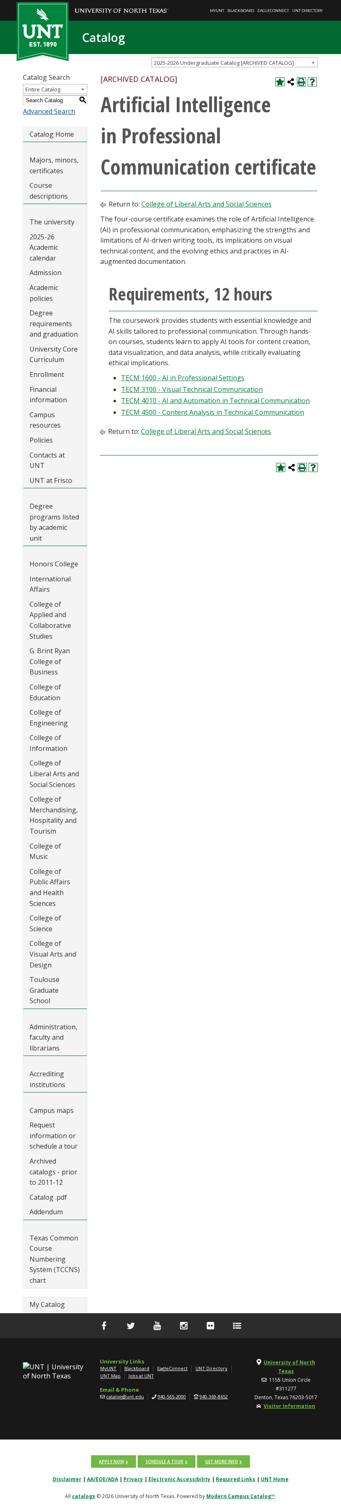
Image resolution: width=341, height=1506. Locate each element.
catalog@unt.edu (125, 1396)
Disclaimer (67, 1479)
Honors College (54, 563)
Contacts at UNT (47, 460)
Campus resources (45, 420)
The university (52, 221)
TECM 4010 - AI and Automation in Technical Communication (215, 400)
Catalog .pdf (48, 1197)
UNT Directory (307, 10)
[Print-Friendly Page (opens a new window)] (301, 81)
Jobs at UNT (141, 1376)
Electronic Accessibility (179, 1479)
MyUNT (217, 10)
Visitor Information (289, 1406)
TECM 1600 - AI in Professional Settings (183, 377)
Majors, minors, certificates (54, 165)
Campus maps (52, 1110)
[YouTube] (157, 1325)
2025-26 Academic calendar (44, 247)
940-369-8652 (214, 1396)
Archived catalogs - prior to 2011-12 (53, 1172)
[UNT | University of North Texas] (55, 1371)
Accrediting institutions (47, 1079)
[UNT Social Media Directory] (237, 1325)
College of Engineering (49, 718)
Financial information (48, 395)
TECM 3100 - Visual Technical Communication (192, 389)
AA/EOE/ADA (102, 1479)
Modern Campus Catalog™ (240, 1496)
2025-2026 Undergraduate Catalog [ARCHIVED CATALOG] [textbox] (224, 62)
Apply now (111, 1461)
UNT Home (275, 1479)
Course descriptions (49, 191)
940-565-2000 (172, 1396)
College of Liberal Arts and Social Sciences (54, 773)
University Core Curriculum (54, 354)
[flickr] (210, 1325)
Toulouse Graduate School (44, 990)
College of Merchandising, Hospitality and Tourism (54, 815)
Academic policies (44, 293)
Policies (41, 440)
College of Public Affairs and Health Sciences (50, 887)
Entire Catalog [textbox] (42, 89)
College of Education (45, 692)
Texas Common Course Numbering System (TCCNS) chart (55, 1259)
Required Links (235, 1479)
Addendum (46, 1211)
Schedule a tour (164, 1461)
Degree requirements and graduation (54, 323)
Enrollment (47, 374)
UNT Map (110, 1376)
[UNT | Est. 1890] (43, 30)
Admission (46, 272)
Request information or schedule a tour (54, 1135)
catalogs (83, 1496)
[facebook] (104, 1325)
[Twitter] (130, 1325)
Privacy (133, 1479)
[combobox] (234, 62)
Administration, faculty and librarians (53, 1037)
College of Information (48, 743)
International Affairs (50, 584)
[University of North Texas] (121, 4)
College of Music (45, 851)
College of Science (45, 923)
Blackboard (240, 10)
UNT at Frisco (51, 480)
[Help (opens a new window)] (312, 81)
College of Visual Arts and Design (53, 954)
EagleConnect (273, 10)
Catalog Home (52, 134)
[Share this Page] (290, 81)
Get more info (221, 1461)
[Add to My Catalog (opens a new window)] (279, 81)
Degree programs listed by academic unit (54, 522)
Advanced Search (49, 111)
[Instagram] (183, 1325)
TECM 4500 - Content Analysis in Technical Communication (212, 412)
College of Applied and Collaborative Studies (50, 620)
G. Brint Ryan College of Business (50, 661)
